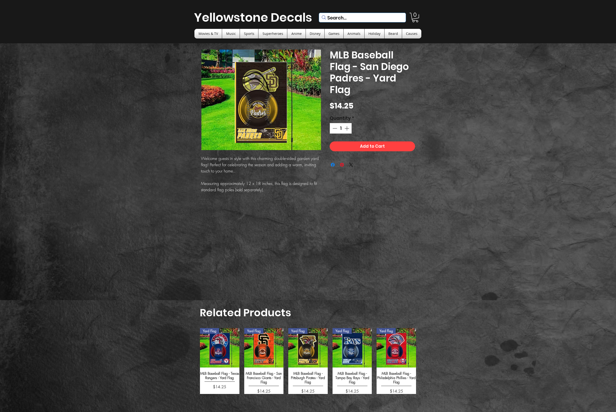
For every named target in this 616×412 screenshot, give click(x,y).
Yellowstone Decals (253, 17)
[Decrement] (334, 128)
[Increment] (347, 128)
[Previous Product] (193, 361)
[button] (415, 17)
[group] (308, 361)
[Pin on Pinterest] (342, 165)
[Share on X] (351, 165)
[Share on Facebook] (333, 165)
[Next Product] (423, 361)
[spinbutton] (340, 128)
